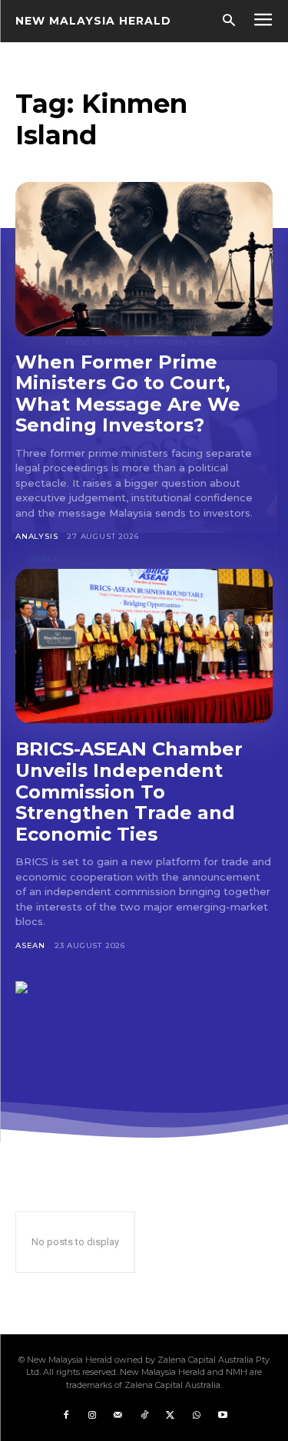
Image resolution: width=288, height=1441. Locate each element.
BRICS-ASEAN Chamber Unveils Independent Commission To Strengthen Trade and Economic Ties (129, 791)
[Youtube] (223, 1415)
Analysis (36, 536)
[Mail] (118, 1415)
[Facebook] (66, 1415)
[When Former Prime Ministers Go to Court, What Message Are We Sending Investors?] (144, 259)
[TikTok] (144, 1415)
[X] (170, 1415)
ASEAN (30, 945)
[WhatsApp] (196, 1415)
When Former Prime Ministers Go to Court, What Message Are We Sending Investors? (127, 394)
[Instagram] (92, 1415)
